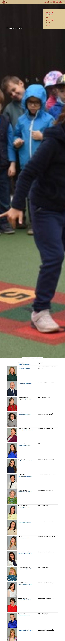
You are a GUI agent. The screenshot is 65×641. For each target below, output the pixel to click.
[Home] (4, 2)
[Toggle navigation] (63, 2)
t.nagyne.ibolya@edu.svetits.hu (24, 599)
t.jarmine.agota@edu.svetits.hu (24, 522)
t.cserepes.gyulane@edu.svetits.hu (25, 430)
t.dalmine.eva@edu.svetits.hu (24, 445)
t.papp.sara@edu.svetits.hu (24, 615)
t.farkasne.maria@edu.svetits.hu (25, 491)
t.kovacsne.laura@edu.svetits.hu (25, 553)
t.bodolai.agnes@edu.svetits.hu (24, 414)
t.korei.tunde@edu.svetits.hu (24, 538)
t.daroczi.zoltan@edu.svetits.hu (24, 364)
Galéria (48, 23)
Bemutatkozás (49, 12)
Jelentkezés (49, 15)
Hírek (47, 17)
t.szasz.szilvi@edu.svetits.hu (24, 507)
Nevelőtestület (50, 20)
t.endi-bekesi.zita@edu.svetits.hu (25, 476)
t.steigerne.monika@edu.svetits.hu (25, 630)
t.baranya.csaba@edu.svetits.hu (24, 383)
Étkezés (48, 25)
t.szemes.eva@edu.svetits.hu (24, 368)
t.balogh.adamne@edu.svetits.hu (25, 399)
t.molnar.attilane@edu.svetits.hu (25, 584)
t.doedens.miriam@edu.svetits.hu (25, 460)
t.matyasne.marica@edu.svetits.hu (25, 568)
